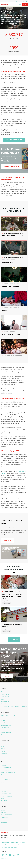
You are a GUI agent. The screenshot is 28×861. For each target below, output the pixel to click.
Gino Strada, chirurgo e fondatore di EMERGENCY (14, 706)
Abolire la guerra (5, 770)
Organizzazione (5, 694)
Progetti (3, 720)
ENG (13, 1)
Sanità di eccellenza (6, 730)
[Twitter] (19, 1)
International (4, 822)
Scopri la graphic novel (12, 166)
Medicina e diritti (5, 727)
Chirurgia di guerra (5, 725)
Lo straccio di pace (6, 767)
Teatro (2, 777)
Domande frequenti (6, 793)
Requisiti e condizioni (6, 796)
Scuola (2, 775)
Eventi (2, 782)
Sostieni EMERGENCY (7, 744)
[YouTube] (26, 1)
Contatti (3, 810)
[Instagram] (24, 1)
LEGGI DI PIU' (7, 540)
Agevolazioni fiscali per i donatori (9, 847)
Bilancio (3, 699)
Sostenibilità (4, 704)
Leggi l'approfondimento (14, 139)
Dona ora (7, 676)
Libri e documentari (6, 779)
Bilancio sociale (5, 701)
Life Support (4, 718)
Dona (25, 4)
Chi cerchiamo (4, 791)
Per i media (4, 812)
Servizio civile (4, 817)
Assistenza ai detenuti (13, 356)
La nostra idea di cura (6, 722)
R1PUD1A (3, 765)
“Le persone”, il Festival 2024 (8, 772)
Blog (2, 734)
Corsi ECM (4, 801)
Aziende (3, 748)
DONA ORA (4, 756)
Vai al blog (14, 639)
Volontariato (4, 753)
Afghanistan (6, 603)
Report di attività (5, 696)
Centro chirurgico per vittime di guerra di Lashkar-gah (12, 260)
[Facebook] (16, 1)
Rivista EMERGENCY (6, 815)
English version (4, 858)
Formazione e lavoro (6, 732)
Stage (2, 798)
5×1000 (3, 746)
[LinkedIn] (21, 1)
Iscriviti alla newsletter (6, 819)
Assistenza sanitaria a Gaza (8, 715)
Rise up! (3, 751)
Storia (2, 692)
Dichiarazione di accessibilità (12, 844)
